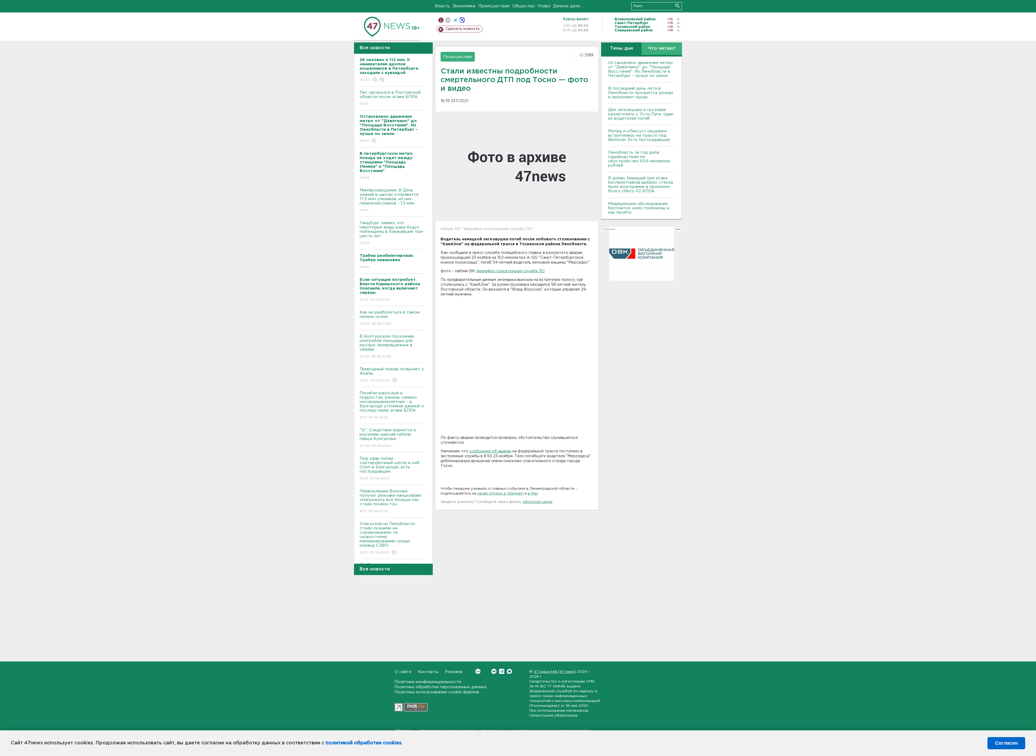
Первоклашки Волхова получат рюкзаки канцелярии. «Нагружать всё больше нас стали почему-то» (391, 501)
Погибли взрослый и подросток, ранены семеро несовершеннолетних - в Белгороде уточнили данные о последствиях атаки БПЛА (392, 405)
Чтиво (544, 6)
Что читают (662, 48)
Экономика (464, 6)
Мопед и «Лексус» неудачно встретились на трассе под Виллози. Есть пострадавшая (639, 135)
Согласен (1006, 743)
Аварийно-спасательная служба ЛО (510, 271)
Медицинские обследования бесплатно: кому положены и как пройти (638, 208)
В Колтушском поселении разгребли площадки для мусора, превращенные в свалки (387, 346)
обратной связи (537, 501)
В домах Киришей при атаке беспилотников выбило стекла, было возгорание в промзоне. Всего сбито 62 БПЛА (641, 184)
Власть (442, 6)
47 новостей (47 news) (555, 671)
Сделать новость (462, 29)
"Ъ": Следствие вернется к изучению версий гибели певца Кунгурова (388, 437)
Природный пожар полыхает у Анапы (392, 374)
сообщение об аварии (490, 451)
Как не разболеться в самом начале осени (390, 318)
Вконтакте (493, 671)
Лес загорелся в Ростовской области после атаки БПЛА (390, 98)
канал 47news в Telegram (500, 493)
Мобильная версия (441, 20)
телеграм (455, 20)
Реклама (453, 672)
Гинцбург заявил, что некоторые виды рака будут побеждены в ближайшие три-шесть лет (392, 232)
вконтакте (448, 20)
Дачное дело (566, 6)
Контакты (428, 672)
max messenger (462, 20)
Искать (677, 6)
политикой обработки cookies (363, 743)
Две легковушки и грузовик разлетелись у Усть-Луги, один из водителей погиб (640, 114)
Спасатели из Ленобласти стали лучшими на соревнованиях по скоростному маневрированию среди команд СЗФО (387, 538)
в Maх (533, 493)
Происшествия (493, 6)
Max (509, 671)
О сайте (402, 672)
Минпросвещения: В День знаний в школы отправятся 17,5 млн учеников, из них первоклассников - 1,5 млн (389, 200)
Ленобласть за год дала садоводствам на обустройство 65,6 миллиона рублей (639, 159)
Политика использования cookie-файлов (436, 692)
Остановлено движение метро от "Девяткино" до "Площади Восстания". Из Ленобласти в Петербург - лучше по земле (640, 69)
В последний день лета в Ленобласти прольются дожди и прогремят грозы (640, 93)
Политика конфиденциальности (427, 682)
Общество (523, 6)
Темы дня (621, 48)
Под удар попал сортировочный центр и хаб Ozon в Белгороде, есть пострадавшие (390, 468)
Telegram (501, 671)
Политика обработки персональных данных (440, 687)
